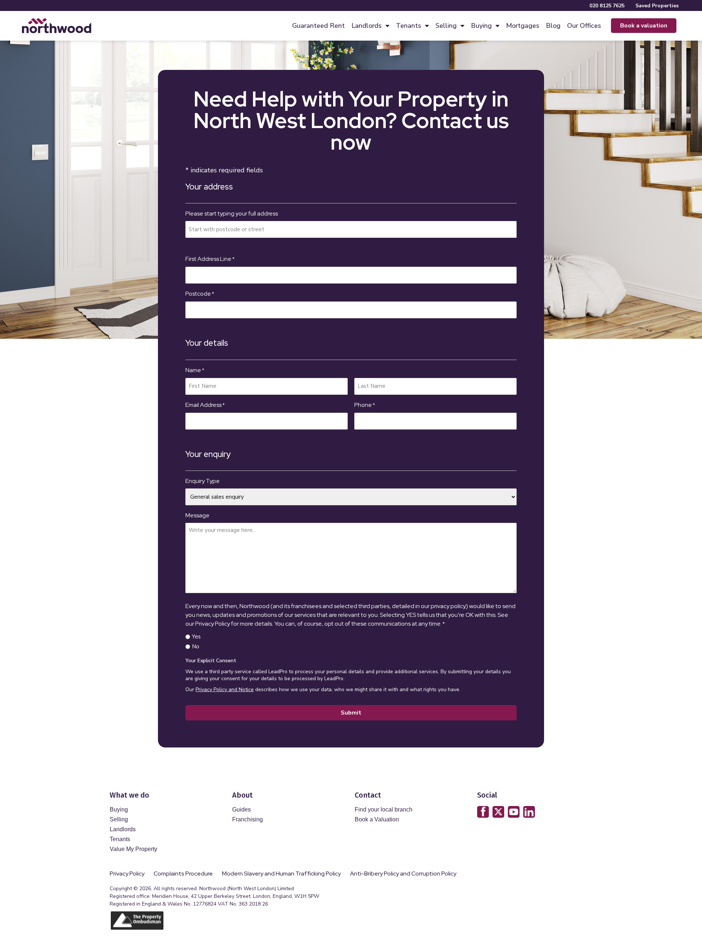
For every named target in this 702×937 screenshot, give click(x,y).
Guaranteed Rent (318, 25)
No (195, 646)
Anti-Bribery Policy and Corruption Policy (403, 873)
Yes (196, 636)
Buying (481, 25)
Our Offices (584, 25)
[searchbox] (351, 229)
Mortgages (522, 25)
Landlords (366, 25)
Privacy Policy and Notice (225, 689)
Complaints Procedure (183, 873)
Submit (351, 713)
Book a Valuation (377, 819)
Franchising (247, 819)
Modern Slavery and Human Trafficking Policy (281, 873)
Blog (553, 25)
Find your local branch (383, 809)
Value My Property (133, 849)
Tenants (408, 25)
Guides (241, 809)
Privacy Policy (127, 873)
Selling (446, 25)
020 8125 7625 (606, 5)
